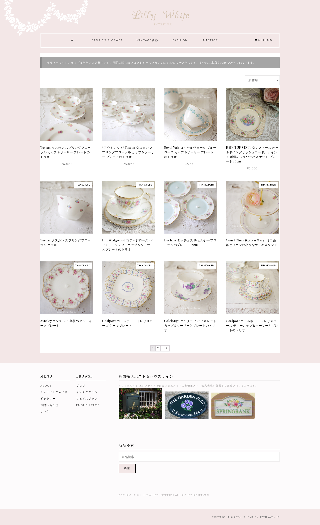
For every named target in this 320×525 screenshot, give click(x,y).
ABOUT (46, 385)
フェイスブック (87, 398)
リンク (44, 411)
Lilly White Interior (160, 16)
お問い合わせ (49, 405)
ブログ (80, 385)
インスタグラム (87, 392)
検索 (127, 468)
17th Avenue (270, 517)
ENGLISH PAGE (87, 405)
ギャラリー (48, 398)
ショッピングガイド (54, 392)
